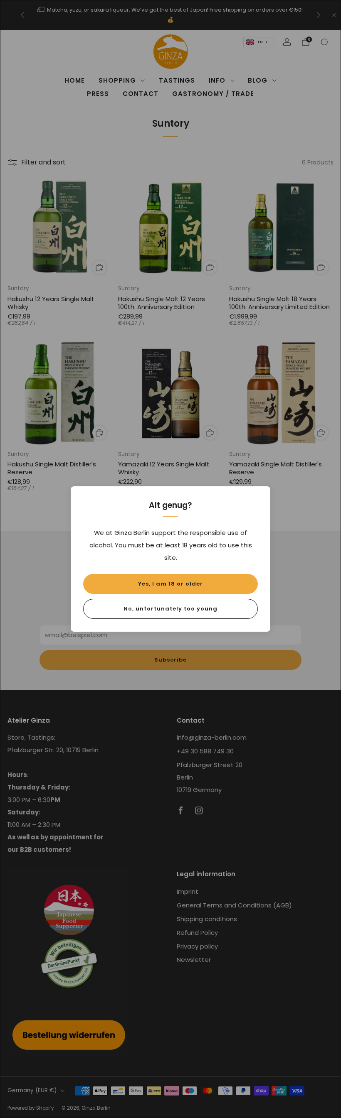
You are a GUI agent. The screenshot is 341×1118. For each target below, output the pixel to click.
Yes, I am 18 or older (170, 584)
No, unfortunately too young (170, 609)
